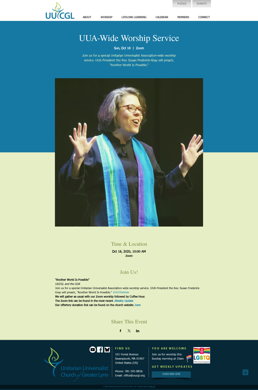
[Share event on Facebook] (120, 330)
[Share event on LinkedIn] (137, 330)
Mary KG (152, 386)
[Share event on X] (129, 330)
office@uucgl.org (134, 375)
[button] (87, 17)
